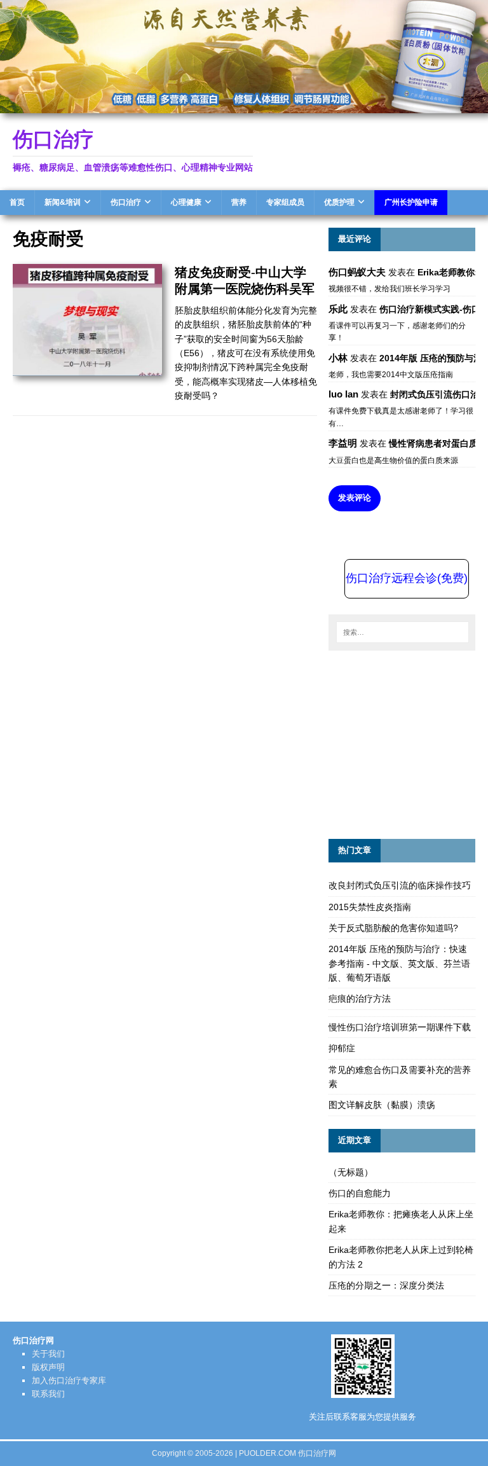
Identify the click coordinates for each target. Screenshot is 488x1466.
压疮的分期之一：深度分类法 (386, 1285)
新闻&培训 (62, 202)
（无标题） (351, 1172)
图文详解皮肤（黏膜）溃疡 (382, 1105)
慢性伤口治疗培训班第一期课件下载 (400, 1027)
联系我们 (48, 1394)
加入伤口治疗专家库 (69, 1380)
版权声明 (48, 1367)
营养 (239, 202)
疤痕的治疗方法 (360, 998)
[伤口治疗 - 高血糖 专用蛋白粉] (244, 105)
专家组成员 (285, 202)
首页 (17, 202)
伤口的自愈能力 (360, 1193)
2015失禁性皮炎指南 (370, 907)
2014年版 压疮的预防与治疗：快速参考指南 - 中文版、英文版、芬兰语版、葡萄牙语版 (399, 963)
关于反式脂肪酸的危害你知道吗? (393, 928)
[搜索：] (402, 632)
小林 (338, 357)
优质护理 (339, 202)
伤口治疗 (126, 202)
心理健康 (186, 202)
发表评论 (354, 497)
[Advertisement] (408, 742)
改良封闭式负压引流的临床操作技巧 (400, 885)
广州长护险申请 (411, 202)
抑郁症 (342, 1048)
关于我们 (48, 1354)
